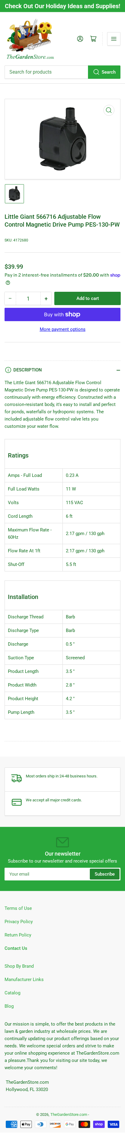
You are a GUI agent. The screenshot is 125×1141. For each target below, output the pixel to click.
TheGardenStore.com (68, 1114)
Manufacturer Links (24, 979)
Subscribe (105, 874)
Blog (9, 1006)
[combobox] (62, 72)
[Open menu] (113, 38)
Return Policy (18, 935)
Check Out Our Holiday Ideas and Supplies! (62, 6)
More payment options (63, 329)
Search (109, 72)
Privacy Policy (19, 921)
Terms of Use (18, 908)
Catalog (12, 993)
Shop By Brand (19, 966)
